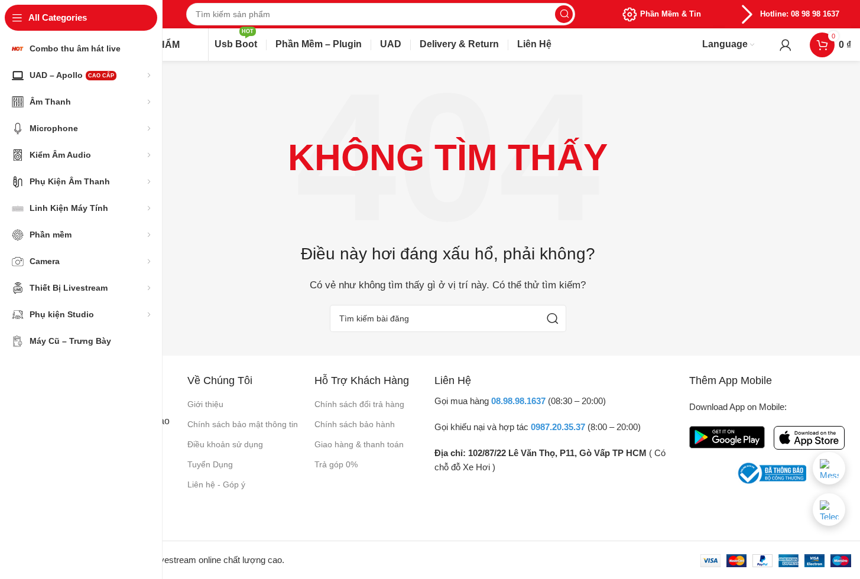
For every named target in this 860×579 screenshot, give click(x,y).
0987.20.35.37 (558, 427)
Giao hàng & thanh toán (359, 444)
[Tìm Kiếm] (564, 14)
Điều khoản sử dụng (225, 444)
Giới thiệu (205, 404)
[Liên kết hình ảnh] (727, 436)
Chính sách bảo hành (354, 424)
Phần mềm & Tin (670, 13)
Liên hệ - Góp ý (216, 484)
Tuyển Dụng (210, 464)
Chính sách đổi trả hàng (359, 404)
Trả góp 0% (336, 464)
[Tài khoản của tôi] (785, 45)
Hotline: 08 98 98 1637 (799, 13)
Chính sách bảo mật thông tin (242, 424)
